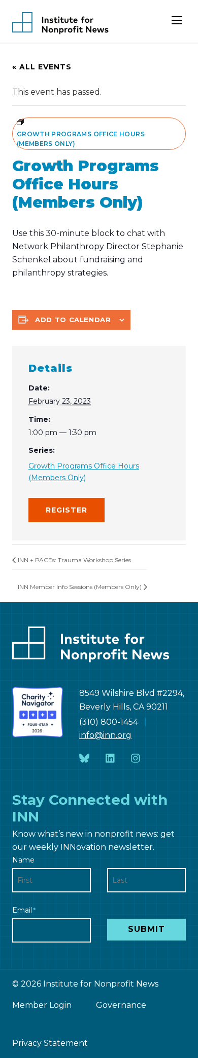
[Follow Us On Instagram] (135, 759)
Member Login (42, 1005)
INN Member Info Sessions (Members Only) (80, 587)
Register (66, 510)
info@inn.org (105, 735)
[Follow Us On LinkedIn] (110, 759)
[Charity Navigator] (37, 712)
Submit (146, 929)
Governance (121, 1005)
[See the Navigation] (178, 24)
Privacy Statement (50, 1043)
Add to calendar (73, 320)
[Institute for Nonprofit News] (60, 23)
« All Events (42, 66)
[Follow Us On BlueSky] (84, 759)
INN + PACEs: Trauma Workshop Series (74, 560)
